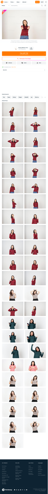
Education (4, 472)
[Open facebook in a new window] (14, 489)
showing (37, 96)
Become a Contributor (30, 473)
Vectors (6, 2)
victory (14, 96)
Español (38, 467)
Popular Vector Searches (18, 473)
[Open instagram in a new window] (16, 489)
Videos (18, 2)
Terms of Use (36, 489)
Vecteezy (4, 467)
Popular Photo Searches (18, 476)
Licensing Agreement (17, 466)
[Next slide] (43, 96)
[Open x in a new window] (24, 489)
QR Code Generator (4, 482)
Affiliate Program (17, 471)
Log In (42, 2)
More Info (5, 69)
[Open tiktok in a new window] (22, 489)
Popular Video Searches (18, 479)
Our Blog (30, 470)
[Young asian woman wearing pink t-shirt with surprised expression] (12, 365)
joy (31, 96)
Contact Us (30, 467)
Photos (12, 2)
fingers (20, 96)
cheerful (26, 96)
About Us (30, 469)
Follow (31, 49)
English (38, 465)
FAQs (29, 465)
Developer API (5, 474)
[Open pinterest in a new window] (20, 489)
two (4, 96)
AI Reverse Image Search (5, 477)
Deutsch (39, 470)
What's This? (14, 67)
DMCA (16, 468)
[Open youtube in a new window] (26, 489)
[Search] (42, 5)
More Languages (40, 474)
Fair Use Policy (41, 490)
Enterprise (4, 470)
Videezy (3, 469)
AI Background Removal (5, 480)
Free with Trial (24, 53)
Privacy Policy (42, 489)
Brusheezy (4, 465)
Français (39, 472)
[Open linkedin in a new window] (18, 489)
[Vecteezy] (2, 2)
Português (39, 469)
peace (9, 96)
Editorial (24, 2)
